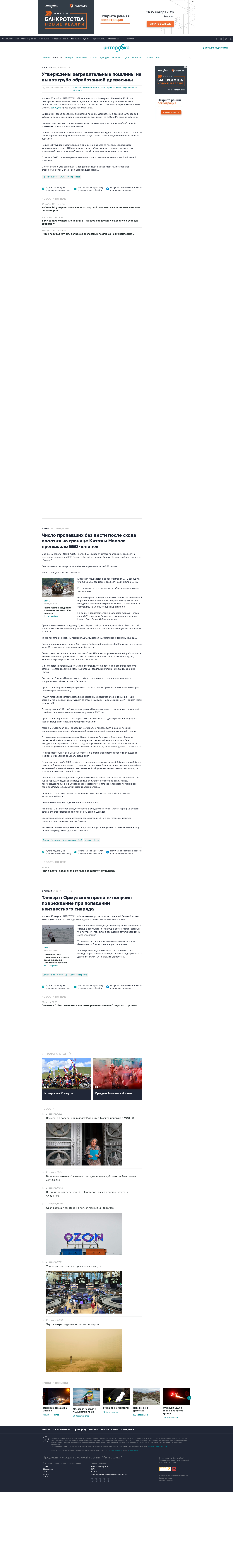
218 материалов (170, 1417)
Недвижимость (98, 39)
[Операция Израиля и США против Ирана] (86, 1405)
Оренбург (54, 378)
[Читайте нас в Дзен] (92, 1480)
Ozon (45, 378)
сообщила (56, 107)
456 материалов (110, 1412)
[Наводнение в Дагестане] (146, 1404)
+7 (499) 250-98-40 (115, 1451)
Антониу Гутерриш (51, 840)
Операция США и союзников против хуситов (173, 1411)
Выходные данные (166, 1478)
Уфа (64, 378)
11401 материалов (51, 1415)
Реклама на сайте (109, 1429)
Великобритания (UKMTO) (55, 975)
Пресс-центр (80, 1429)
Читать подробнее (57, 611)
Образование (113, 39)
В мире (69, 57)
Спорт (93, 57)
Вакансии (93, 1429)
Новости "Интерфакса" (99, 1466)
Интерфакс (116, 48)
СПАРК (45, 1466)
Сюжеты (148, 57)
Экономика (82, 57)
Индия (88, 840)
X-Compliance (48, 1469)
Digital (126, 57)
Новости (136, 57)
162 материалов (140, 1415)
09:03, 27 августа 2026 (62, 254)
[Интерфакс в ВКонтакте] (100, 1480)
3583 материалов (81, 1416)
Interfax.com (44, 39)
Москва (116, 57)
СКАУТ (45, 1472)
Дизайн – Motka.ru (166, 1481)
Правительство (50, 177)
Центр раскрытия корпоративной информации (109, 1474)
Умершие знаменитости (116, 1408)
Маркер (46, 1474)
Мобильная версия (10, 39)
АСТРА (45, 1477)
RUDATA (94, 1472)
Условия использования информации (173, 1476)
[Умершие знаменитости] (116, 1404)
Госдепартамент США (72, 840)
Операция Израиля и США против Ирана (84, 1410)
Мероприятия (128, 39)
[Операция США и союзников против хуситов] (176, 1404)
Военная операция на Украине (55, 1409)
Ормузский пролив (78, 975)
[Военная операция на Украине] (56, 1404)
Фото (158, 57)
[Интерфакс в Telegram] (96, 1480)
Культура (104, 57)
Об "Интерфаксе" (29, 39)
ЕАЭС (62, 177)
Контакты (46, 1429)
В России (57, 57)
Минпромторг (73, 177)
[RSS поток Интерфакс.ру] (104, 1480)
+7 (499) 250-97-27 (134, 1451)
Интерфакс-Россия (60, 39)
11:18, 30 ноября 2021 (61, 68)
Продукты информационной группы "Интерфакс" (82, 1457)
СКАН (93, 1469)
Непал (96, 840)
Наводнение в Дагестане (140, 1409)
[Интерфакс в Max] (108, 1480)
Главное (46, 57)
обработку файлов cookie (157, 1446)
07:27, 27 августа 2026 (60, 529)
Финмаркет (75, 39)
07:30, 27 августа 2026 (62, 891)
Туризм (86, 39)
